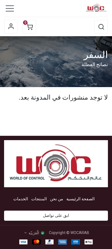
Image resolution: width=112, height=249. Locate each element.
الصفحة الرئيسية (80, 198)
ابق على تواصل (56, 215)
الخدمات (20, 198)
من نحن (56, 198)
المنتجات (39, 198)
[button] (101, 26)
